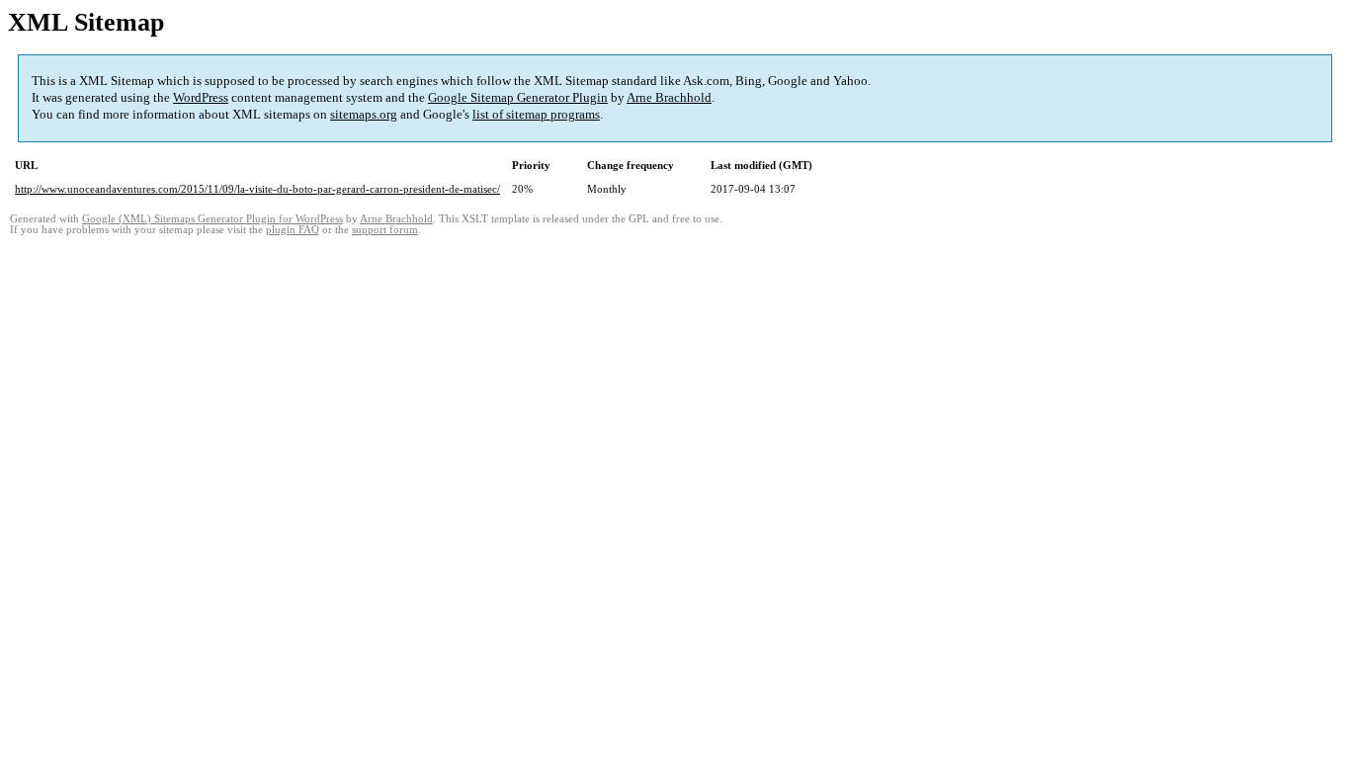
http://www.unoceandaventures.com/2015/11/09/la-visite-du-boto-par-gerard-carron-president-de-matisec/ (257, 189)
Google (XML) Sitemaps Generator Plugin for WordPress (212, 218)
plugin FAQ (292, 229)
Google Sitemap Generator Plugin (518, 97)
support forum (385, 229)
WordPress (200, 97)
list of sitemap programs (536, 114)
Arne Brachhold (669, 97)
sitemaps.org (363, 114)
